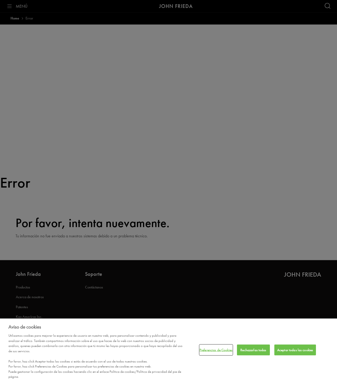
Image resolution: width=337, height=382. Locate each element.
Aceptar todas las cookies (295, 350)
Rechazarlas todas (253, 350)
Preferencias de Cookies (216, 350)
